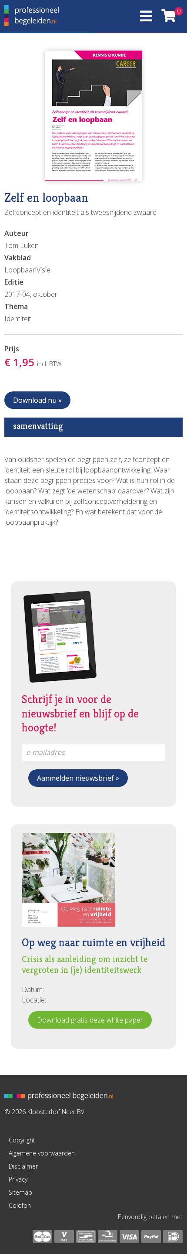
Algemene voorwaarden (42, 1153)
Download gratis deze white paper (90, 1020)
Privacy (18, 1179)
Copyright (22, 1140)
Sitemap (20, 1192)
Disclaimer (23, 1166)
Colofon (20, 1205)
